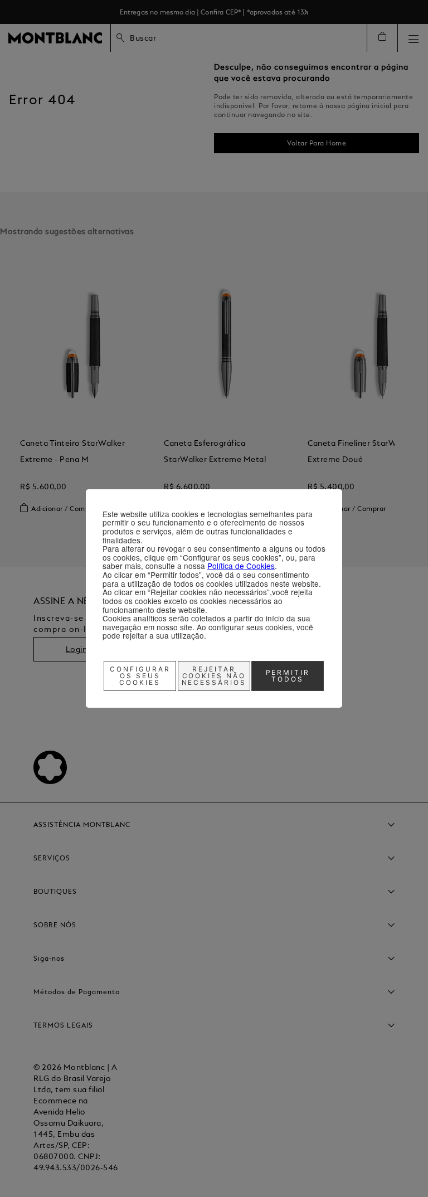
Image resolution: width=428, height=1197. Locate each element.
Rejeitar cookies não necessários (214, 676)
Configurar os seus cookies (140, 676)
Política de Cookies (241, 565)
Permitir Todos (288, 675)
